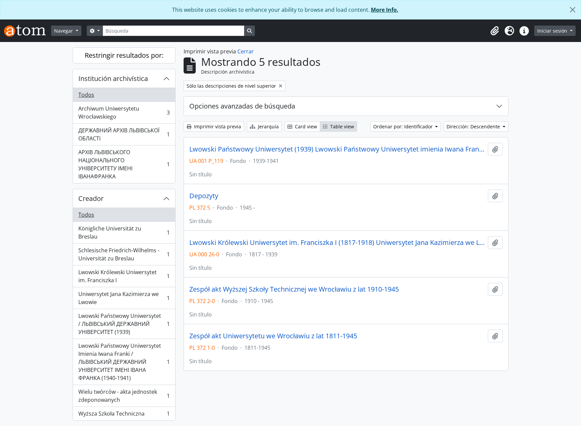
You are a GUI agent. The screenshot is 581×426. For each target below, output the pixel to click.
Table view (341, 126)
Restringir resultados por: (124, 55)
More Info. (384, 9)
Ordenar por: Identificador (403, 126)
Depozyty (203, 196)
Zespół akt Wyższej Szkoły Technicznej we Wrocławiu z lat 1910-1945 (294, 289)
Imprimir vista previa (217, 126)
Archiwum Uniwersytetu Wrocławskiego (124, 112)
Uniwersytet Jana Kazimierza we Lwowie (124, 298)
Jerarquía (268, 126)
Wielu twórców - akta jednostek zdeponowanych (124, 395)
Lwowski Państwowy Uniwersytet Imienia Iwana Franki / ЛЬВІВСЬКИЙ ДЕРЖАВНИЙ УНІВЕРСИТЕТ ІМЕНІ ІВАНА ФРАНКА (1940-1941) (124, 362)
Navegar (64, 31)
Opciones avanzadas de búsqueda (242, 106)
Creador (91, 198)
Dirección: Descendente (474, 126)
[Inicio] (27, 30)
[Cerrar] (573, 9)
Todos (86, 94)
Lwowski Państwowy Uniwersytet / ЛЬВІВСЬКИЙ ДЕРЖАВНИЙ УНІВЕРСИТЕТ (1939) (124, 324)
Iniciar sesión (553, 31)
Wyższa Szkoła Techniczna (124, 415)
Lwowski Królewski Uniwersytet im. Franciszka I (124, 276)
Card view (305, 126)
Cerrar (245, 51)
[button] (494, 31)
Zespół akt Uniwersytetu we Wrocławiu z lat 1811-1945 (273, 336)
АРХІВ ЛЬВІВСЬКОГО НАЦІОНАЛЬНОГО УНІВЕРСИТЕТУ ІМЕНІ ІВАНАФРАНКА (124, 164)
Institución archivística (113, 78)
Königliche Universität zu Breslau (124, 232)
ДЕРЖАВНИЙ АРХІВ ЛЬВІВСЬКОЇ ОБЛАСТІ (124, 134)
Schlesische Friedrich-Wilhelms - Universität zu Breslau (124, 254)
